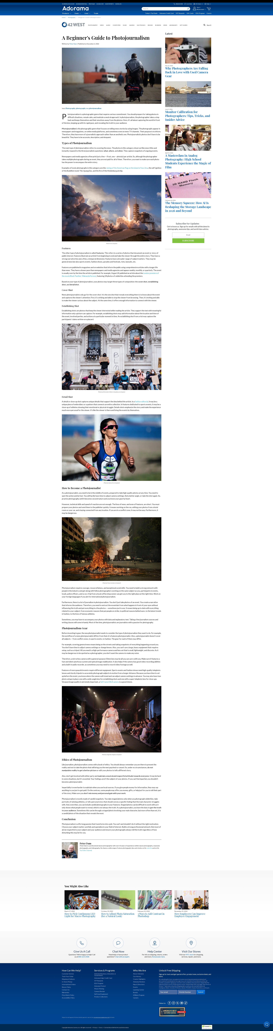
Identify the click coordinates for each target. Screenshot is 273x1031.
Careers (135, 998)
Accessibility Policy (68, 998)
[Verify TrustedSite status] (207, 1027)
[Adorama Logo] (75, 8)
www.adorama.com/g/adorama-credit (102, 1017)
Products (65, 13)
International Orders (69, 984)
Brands (135, 992)
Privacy (95, 1027)
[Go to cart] (209, 8)
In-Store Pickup (67, 982)
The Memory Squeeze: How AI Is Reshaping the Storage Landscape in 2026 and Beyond (188, 207)
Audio (108, 25)
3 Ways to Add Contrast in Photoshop (151, 915)
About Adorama (138, 974)
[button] (267, 1025)
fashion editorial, (141, 401)
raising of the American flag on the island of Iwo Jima (127, 168)
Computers (116, 25)
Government (98, 975)
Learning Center (138, 990)
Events (209, 13)
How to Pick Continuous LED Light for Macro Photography (80, 915)
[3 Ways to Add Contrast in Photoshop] (155, 899)
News (165, 25)
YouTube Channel (86, 850)
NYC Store (198, 4)
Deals (77, 13)
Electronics (141, 25)
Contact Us (66, 990)
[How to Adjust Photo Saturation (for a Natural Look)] (118, 899)
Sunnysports (109, 4)
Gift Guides (183, 25)
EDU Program (200, 13)
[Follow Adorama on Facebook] (169, 1004)
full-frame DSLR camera (109, 682)
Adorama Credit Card (167, 13)
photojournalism (95, 108)
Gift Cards (190, 13)
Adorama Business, (100, 974)
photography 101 (82, 108)
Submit (200, 992)
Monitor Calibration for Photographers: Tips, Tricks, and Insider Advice (187, 116)
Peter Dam (73, 44)
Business (158, 25)
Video (102, 25)
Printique (92, 4)
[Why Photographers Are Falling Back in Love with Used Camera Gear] (188, 50)
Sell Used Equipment (101, 994)
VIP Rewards (180, 13)
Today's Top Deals (151, 13)
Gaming (131, 25)
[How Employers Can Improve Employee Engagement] (191, 899)
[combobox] (166, 8)
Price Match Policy (68, 995)
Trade (96, 13)
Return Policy (66, 987)
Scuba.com (100, 4)
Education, (110, 974)
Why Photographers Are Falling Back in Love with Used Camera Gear (186, 72)
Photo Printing (99, 989)
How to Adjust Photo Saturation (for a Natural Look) (117, 915)
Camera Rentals (99, 991)
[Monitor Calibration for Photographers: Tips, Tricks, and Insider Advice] (188, 94)
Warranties (65, 992)
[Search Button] (188, 8)
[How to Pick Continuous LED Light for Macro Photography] (82, 899)
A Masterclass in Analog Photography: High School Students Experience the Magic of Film (188, 161)
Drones (150, 25)
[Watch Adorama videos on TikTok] (186, 1004)
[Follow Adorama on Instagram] (173, 1004)
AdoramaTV (173, 25)
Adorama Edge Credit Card (103, 978)
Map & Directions (139, 984)
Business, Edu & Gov (68, 4)
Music (125, 25)
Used (86, 13)
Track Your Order (67, 976)
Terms (101, 1027)
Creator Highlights (139, 979)
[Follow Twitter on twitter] (178, 1004)
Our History (137, 976)
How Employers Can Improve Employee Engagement (189, 915)
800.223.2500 (179, 4)
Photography (92, 25)
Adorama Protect (100, 986)
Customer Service (68, 974)
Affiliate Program (138, 995)
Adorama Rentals (81, 4)
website (149, 848)
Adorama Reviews (139, 982)
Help (208, 4)
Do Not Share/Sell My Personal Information (116, 1027)
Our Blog (118, 4)
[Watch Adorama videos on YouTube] (182, 1004)
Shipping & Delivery (68, 979)
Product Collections (101, 997)
